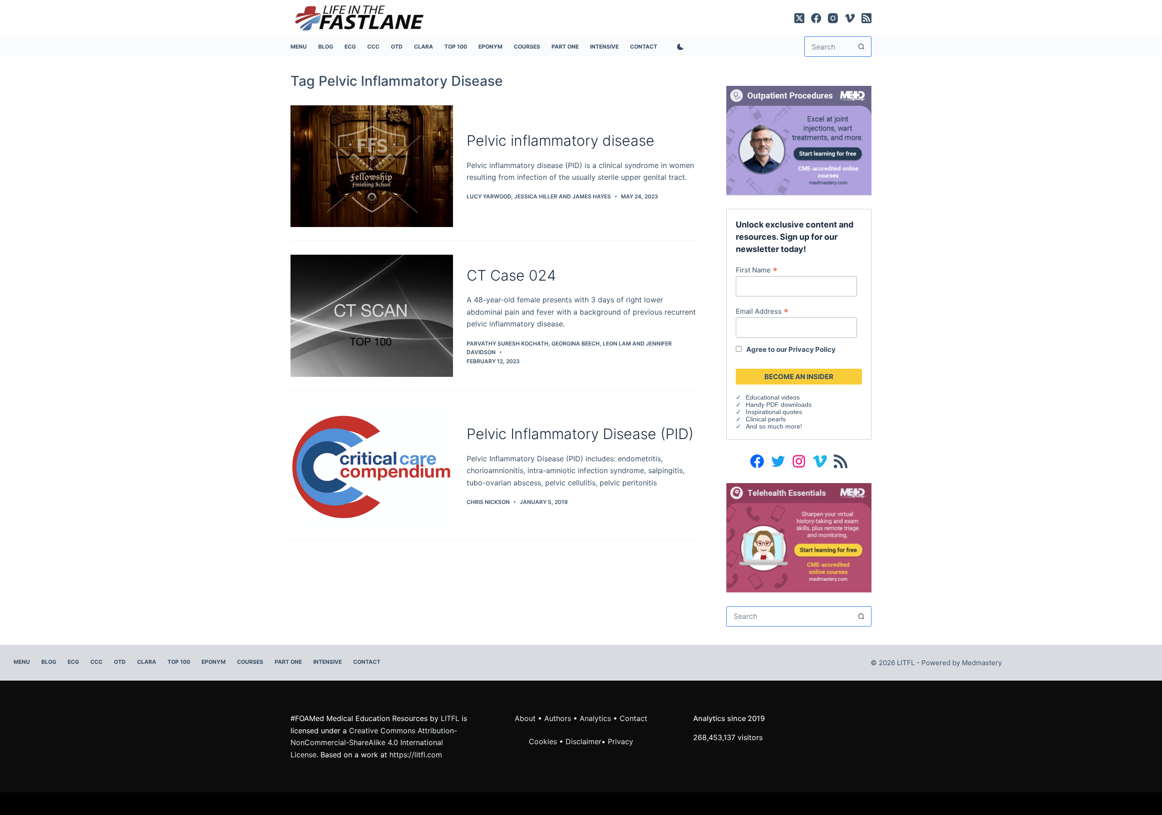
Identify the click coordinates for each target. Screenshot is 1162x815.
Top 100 (455, 46)
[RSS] (867, 18)
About (525, 718)
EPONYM (490, 46)
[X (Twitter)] (799, 18)
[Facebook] (816, 18)
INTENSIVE (604, 46)
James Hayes (591, 196)
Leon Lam (617, 343)
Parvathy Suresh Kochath (507, 343)
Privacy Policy (812, 349)
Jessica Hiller (535, 196)
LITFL (450, 718)
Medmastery (982, 662)
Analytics (595, 718)
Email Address (762, 311)
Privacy (620, 741)
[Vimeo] (850, 18)
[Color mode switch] (678, 46)
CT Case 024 (511, 275)
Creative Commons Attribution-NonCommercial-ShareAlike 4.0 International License (373, 742)
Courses (527, 46)
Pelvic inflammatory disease (561, 140)
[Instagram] (833, 18)
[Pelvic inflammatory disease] (371, 166)
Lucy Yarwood (489, 196)
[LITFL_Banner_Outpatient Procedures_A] (799, 139)
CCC (373, 46)
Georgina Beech (575, 343)
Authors (557, 718)
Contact (643, 46)
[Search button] (861, 46)
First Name (757, 270)
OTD (397, 46)
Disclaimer (583, 741)
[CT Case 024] (371, 316)
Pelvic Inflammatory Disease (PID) (580, 434)
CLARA (423, 46)
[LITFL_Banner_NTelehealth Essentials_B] (799, 537)
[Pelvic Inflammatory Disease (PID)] (371, 466)
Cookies (544, 741)
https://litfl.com (415, 754)
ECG (350, 46)
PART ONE (565, 46)
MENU (298, 46)
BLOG (325, 46)
